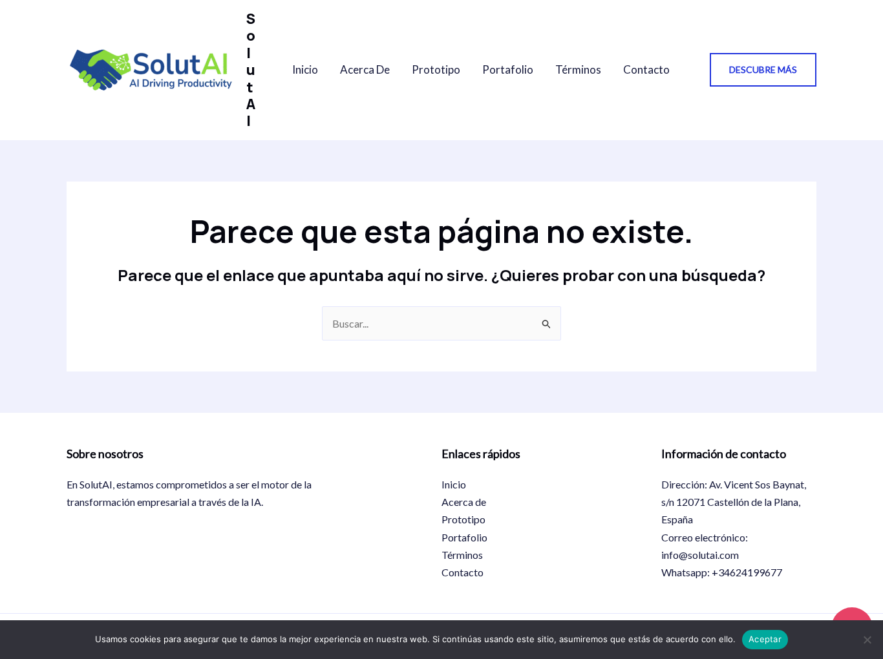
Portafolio (507, 69)
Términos (578, 69)
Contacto (646, 69)
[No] (866, 639)
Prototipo (436, 69)
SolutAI (250, 70)
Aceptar (765, 639)
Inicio (305, 69)
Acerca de (365, 69)
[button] (763, 70)
